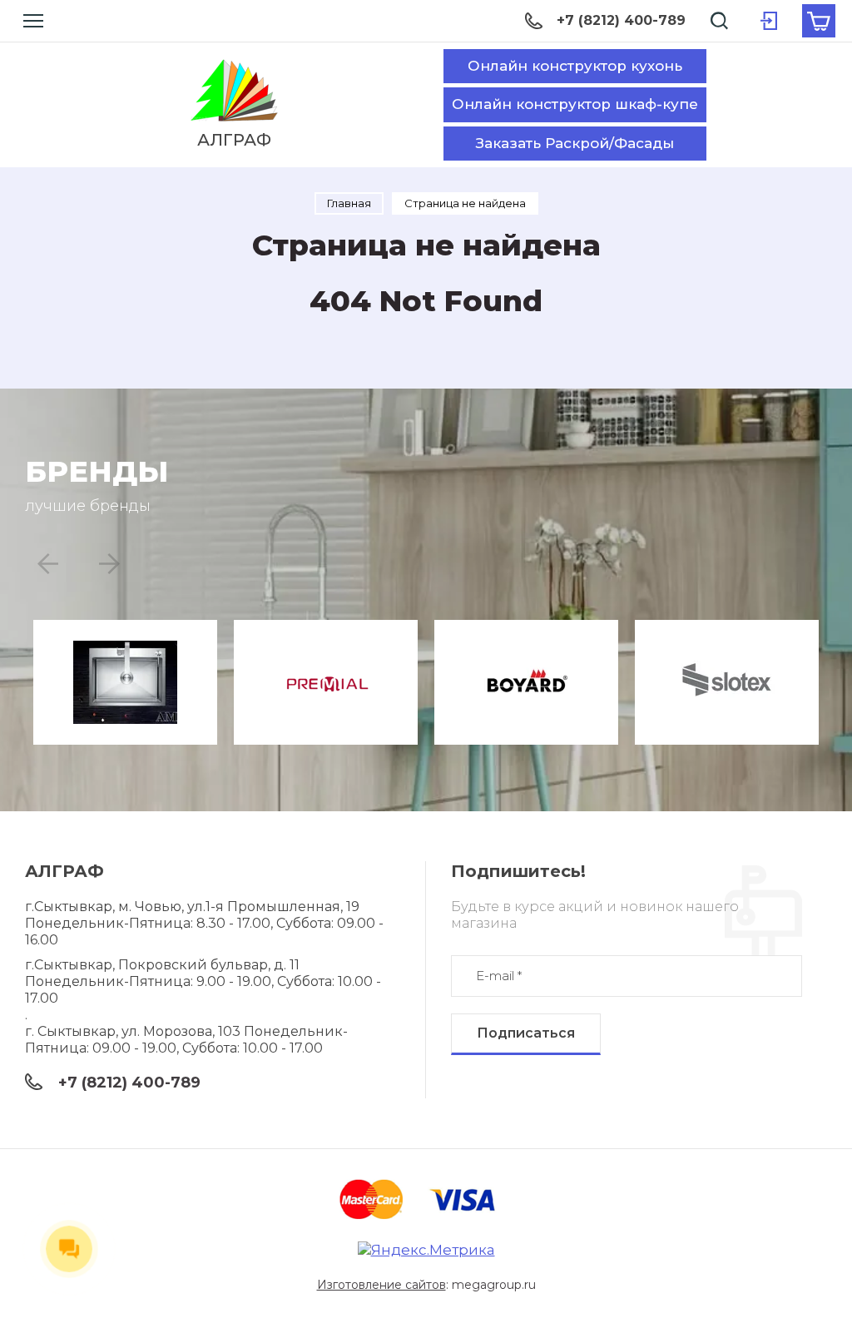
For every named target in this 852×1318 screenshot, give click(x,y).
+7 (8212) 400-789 (621, 20)
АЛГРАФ (234, 140)
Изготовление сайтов (381, 1284)
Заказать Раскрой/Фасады (575, 143)
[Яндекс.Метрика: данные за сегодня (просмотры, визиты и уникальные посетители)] (426, 1250)
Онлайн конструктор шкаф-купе (575, 104)
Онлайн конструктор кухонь (575, 65)
